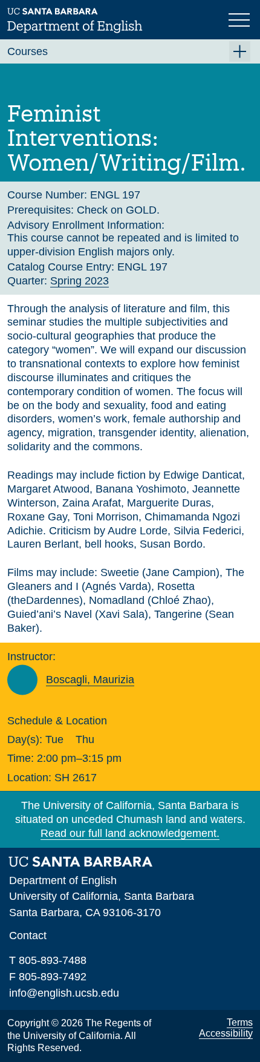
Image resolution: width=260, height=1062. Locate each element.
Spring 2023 (79, 281)
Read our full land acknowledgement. (130, 833)
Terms (240, 1022)
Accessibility (226, 1033)
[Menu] (240, 19)
